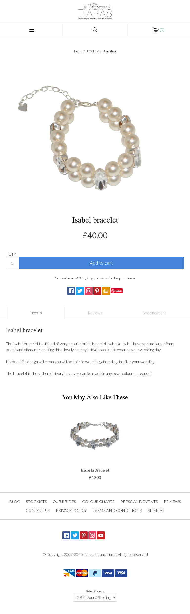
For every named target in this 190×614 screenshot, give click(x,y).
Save (119, 291)
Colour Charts (98, 501)
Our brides (64, 501)
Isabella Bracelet (95, 470)
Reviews (95, 312)
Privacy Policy (71, 510)
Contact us (38, 510)
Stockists (36, 501)
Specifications (154, 312)
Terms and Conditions (117, 510)
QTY (12, 254)
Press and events (139, 501)
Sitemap (156, 510)
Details (36, 312)
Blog (14, 501)
